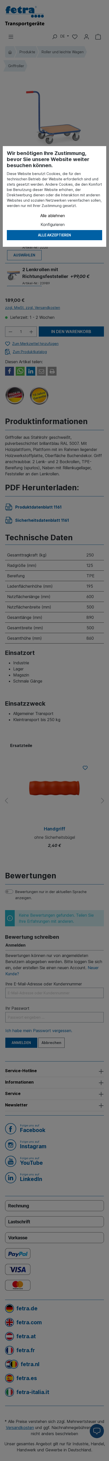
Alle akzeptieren (54, 235)
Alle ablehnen (52, 215)
